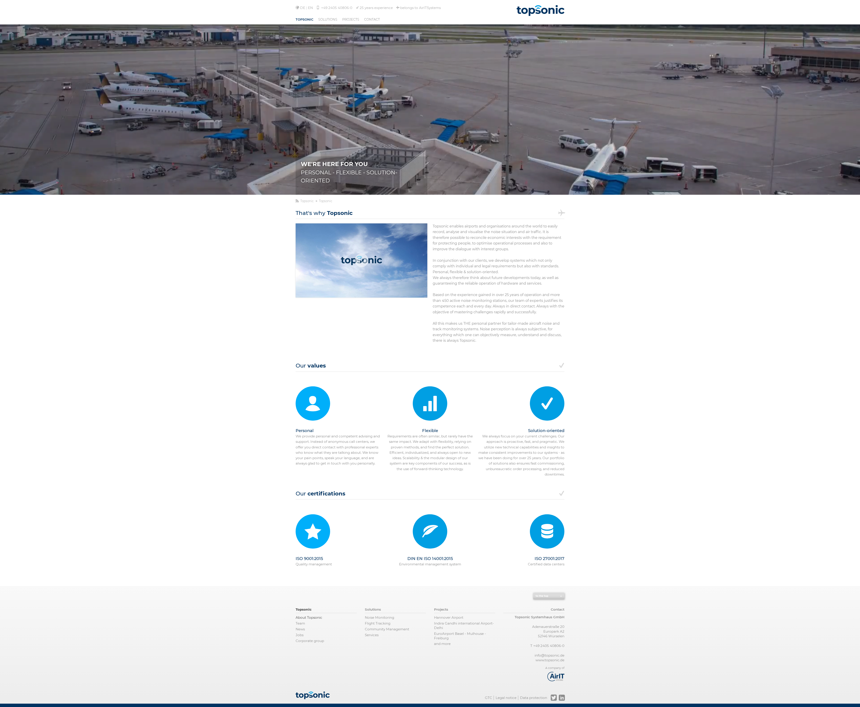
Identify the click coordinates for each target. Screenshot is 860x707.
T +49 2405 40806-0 (547, 646)
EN (310, 8)
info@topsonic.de (549, 655)
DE (302, 8)
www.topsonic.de (549, 660)
